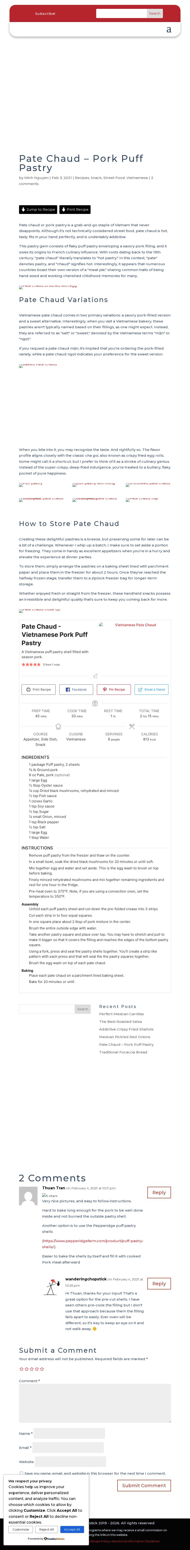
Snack (96, 177)
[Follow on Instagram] (80, 13)
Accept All (72, 1529)
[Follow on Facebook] (70, 13)
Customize (21, 1529)
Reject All (46, 1529)
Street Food (114, 177)
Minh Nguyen (36, 177)
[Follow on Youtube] (89, 13)
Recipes (82, 177)
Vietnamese (137, 177)
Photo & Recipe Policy (94, 1541)
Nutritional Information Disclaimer (136, 1541)
